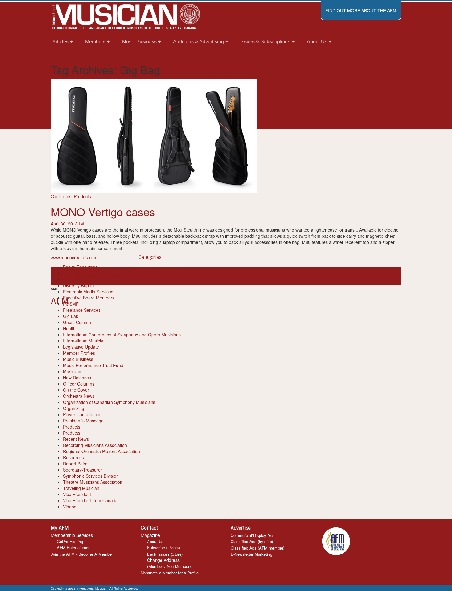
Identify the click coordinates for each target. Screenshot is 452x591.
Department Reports (83, 279)
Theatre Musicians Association (92, 482)
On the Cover (76, 390)
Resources (73, 457)
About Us (155, 541)
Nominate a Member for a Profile (170, 573)
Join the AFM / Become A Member (82, 554)
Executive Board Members (88, 298)
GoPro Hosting (70, 541)
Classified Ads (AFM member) (257, 548)
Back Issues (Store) (165, 554)
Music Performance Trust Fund (93, 365)
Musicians (72, 371)
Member (156, 566)
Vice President (77, 494)
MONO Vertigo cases (103, 211)
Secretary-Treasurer (82, 470)
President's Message (83, 420)
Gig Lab (70, 316)
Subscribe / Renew (163, 547)
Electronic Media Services (88, 291)
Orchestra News (78, 396)
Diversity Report (78, 285)
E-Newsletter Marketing (251, 554)
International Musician (84, 341)
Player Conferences (82, 414)
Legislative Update (81, 347)
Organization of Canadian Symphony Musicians (109, 402)
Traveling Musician (81, 488)
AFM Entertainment (74, 547)
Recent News (76, 439)
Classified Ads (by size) (252, 541)
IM (81, 224)
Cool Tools (61, 196)
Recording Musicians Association (95, 445)
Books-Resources (80, 267)
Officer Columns (78, 384)
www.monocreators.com (74, 257)
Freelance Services (82, 310)
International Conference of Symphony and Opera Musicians (122, 334)
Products (82, 196)
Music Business (78, 359)
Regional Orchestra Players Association (101, 451)
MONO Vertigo (104, 276)
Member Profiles (79, 353)
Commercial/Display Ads (253, 535)
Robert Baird (75, 463)
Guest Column (77, 322)
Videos (69, 506)
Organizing (73, 408)
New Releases (77, 377)
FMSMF (71, 304)
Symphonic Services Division (91, 476)
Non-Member (178, 566)
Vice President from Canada (90, 500)
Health (69, 328)
